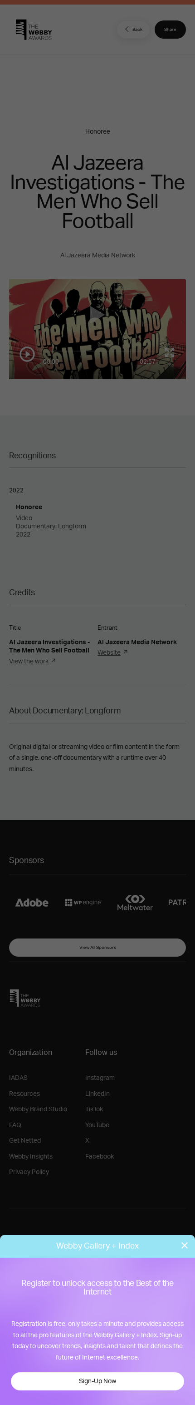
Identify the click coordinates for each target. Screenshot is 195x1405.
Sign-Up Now (97, 1381)
